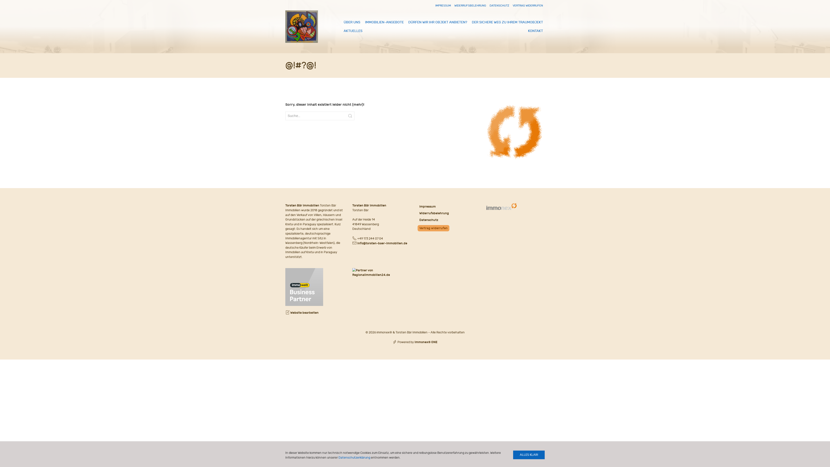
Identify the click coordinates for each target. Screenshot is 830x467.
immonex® (426, 342)
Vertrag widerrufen (528, 5)
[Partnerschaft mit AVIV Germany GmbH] (304, 286)
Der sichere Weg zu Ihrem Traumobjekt (507, 22)
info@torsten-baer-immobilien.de (382, 243)
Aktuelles (353, 31)
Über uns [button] (352, 22)
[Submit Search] (350, 116)
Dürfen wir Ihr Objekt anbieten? (437, 22)
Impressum (443, 5)
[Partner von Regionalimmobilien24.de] (381, 272)
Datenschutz (499, 5)
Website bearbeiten (304, 313)
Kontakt (535, 31)
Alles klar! (529, 455)
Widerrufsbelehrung (470, 5)
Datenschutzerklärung (354, 457)
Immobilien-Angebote (384, 22)
